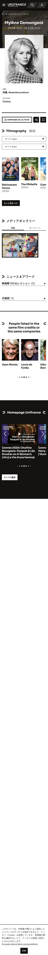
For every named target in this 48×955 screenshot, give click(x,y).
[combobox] (24, 139)
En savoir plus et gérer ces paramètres (20, 944)
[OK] (24, 950)
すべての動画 (9, 477)
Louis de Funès (26, 366)
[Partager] (36, 120)
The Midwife (29, 184)
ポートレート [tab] (35, 228)
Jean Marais (10, 364)
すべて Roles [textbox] (11, 146)
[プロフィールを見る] (42, 5)
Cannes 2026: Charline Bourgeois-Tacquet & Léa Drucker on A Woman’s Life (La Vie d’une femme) (18, 452)
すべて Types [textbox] (11, 139)
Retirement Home (9, 186)
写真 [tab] (13, 228)
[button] (34, 237)
